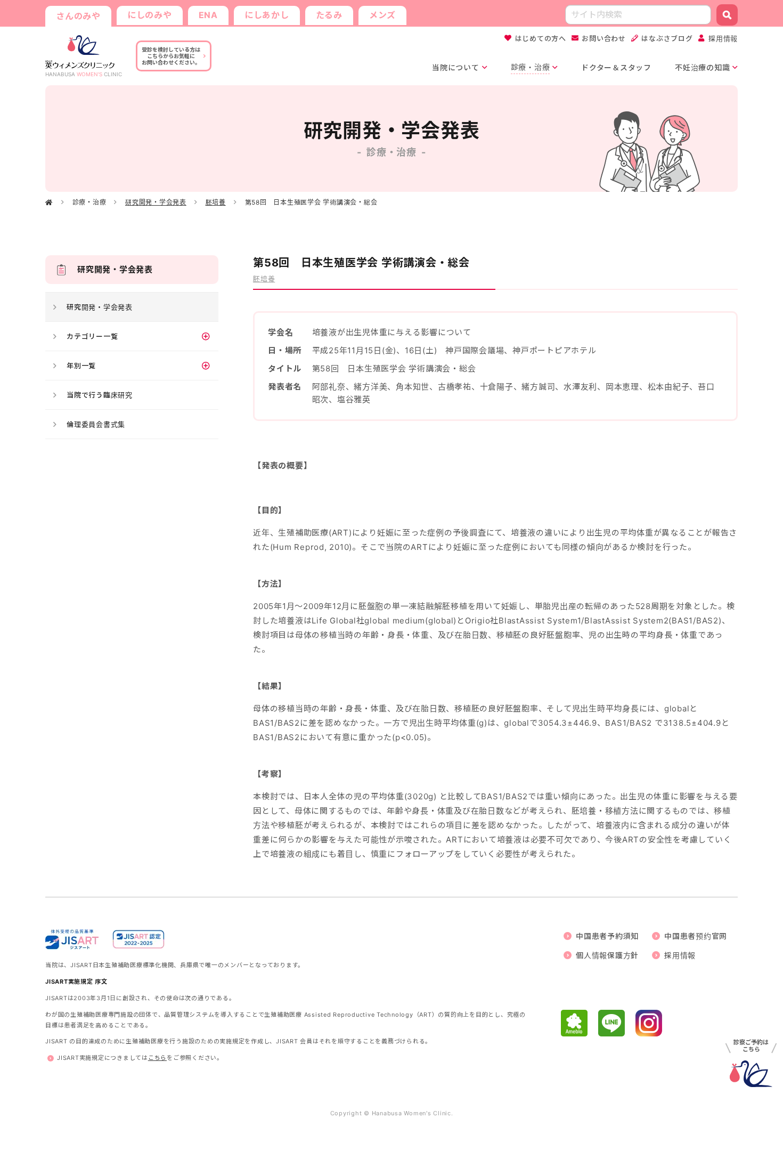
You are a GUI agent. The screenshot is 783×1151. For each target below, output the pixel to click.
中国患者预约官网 (695, 936)
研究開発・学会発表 (155, 202)
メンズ (382, 15)
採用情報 (723, 38)
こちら (157, 1057)
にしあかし (266, 15)
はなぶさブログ (666, 38)
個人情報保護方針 (607, 955)
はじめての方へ (540, 38)
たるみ (329, 15)
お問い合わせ (604, 38)
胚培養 (216, 202)
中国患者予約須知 (607, 936)
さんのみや (78, 16)
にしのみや (149, 15)
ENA (208, 15)
